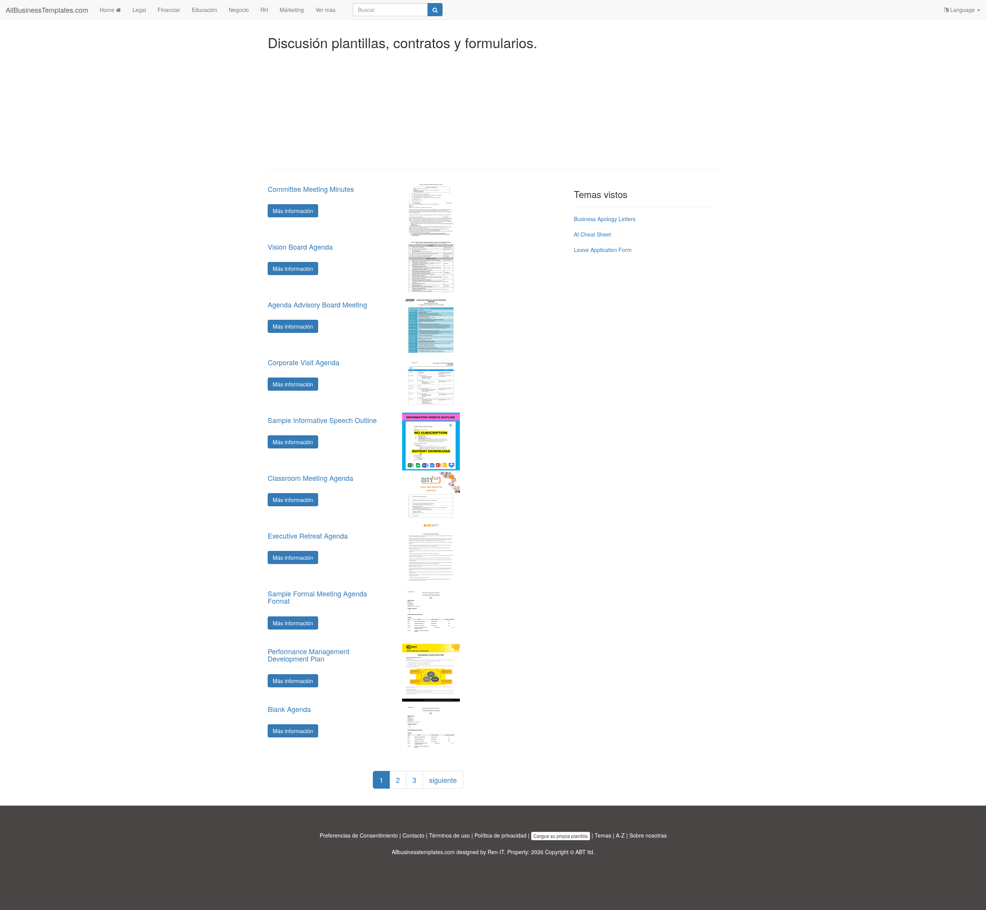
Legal (139, 9)
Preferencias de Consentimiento (359, 835)
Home (108, 9)
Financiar (169, 9)
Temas (603, 835)
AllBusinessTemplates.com (47, 10)
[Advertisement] (493, 108)
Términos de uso (449, 835)
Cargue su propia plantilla (560, 836)
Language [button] (962, 9)
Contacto (413, 835)
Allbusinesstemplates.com (423, 852)
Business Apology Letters (605, 219)
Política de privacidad (501, 835)
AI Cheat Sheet (592, 234)
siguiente (443, 780)
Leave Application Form (603, 250)
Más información (293, 211)
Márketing (292, 9)
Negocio (239, 9)
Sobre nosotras (648, 835)
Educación (204, 9)
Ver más (325, 9)
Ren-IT (496, 852)
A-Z (620, 835)
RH (264, 9)
